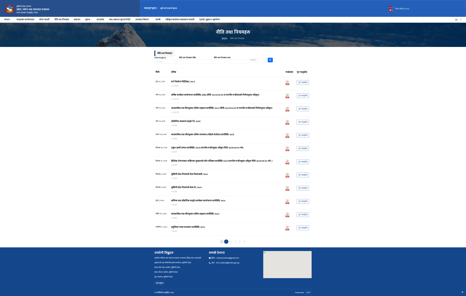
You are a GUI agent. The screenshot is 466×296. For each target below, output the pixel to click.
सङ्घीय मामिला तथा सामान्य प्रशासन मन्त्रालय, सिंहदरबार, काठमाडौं (177, 258)
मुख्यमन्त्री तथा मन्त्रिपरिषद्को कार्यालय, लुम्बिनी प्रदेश (172, 262)
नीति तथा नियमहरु (61, 19)
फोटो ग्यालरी (44, 19)
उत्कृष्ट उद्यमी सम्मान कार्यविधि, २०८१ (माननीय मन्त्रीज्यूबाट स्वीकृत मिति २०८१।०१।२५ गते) (207, 148)
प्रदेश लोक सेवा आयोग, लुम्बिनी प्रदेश (167, 267)
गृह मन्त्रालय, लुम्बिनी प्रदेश (163, 277)
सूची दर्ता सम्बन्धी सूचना (168, 8)
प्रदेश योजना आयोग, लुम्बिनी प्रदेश (166, 272)
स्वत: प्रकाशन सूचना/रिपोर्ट (119, 19)
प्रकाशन (77, 19)
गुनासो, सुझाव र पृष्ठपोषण (209, 19)
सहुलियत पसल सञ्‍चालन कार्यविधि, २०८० (188, 227)
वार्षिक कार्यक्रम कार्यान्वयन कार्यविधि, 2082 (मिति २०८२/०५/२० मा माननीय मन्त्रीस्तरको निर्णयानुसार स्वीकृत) (215, 95)
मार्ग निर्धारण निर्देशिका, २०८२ (183, 82)
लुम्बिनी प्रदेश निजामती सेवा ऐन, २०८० (186, 187)
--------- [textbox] (159, 61)
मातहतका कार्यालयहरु (25, 19)
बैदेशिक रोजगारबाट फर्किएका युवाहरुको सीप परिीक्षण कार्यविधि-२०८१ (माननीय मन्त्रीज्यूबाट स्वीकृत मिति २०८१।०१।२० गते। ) (221, 161)
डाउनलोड (100, 19)
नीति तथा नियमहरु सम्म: (222, 57)
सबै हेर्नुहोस (159, 283)
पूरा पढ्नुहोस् (302, 82)
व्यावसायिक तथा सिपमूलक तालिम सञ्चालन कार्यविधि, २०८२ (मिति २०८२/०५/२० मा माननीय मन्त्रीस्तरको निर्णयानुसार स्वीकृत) (221, 108)
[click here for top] (462, 292)
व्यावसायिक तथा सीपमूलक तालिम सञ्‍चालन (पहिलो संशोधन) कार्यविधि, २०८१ (202, 134)
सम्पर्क (158, 19)
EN (456, 19)
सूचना (87, 19)
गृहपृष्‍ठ (224, 38)
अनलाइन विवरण (142, 19)
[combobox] (166, 61)
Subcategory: (160, 57)
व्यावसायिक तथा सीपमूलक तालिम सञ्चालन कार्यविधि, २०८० (195, 214)
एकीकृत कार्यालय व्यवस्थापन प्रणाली (179, 19)
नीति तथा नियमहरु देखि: (187, 57)
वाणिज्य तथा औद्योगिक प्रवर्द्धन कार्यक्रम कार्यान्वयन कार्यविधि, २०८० (198, 201)
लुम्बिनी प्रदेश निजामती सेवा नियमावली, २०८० (189, 174)
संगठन (7, 19)
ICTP (308, 292)
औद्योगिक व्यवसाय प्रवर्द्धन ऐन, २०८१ (185, 121)
